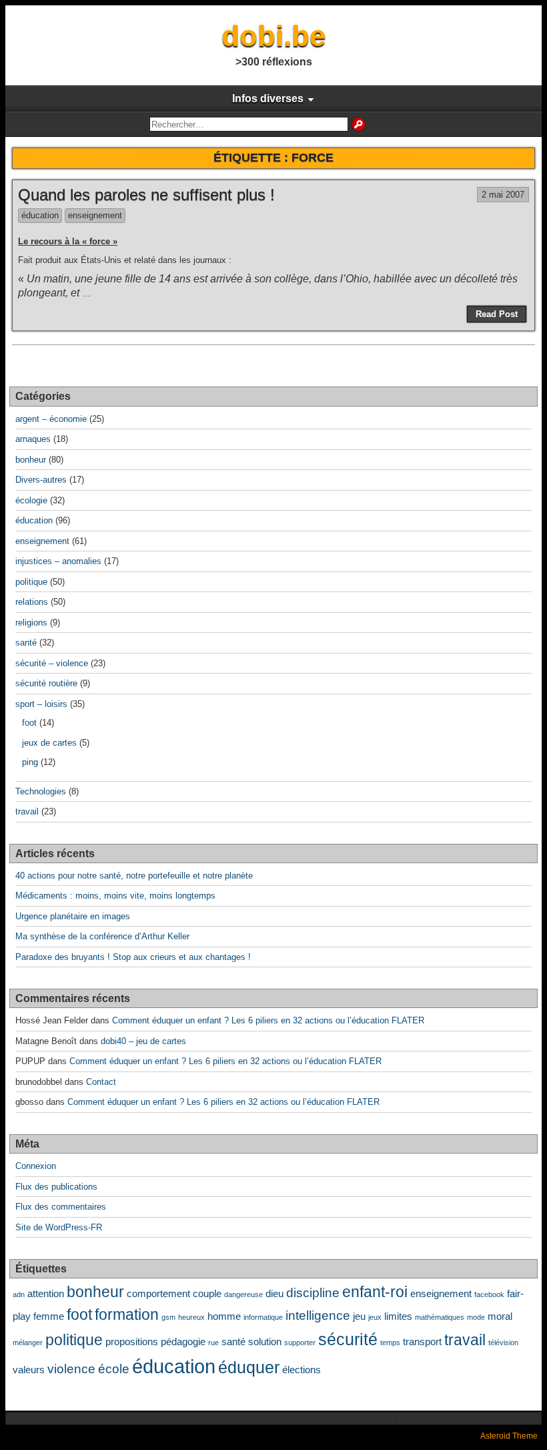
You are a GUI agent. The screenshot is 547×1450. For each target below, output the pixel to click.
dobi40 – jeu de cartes (143, 1041)
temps (390, 1343)
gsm (168, 1317)
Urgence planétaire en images (72, 916)
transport (422, 1341)
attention (45, 1293)
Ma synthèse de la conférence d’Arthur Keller (102, 936)
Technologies (40, 791)
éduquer (249, 1367)
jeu (359, 1316)
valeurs (29, 1369)
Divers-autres (41, 480)
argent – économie (51, 419)
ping (30, 762)
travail (27, 811)
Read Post (497, 314)
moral (500, 1316)
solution (265, 1341)
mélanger (28, 1343)
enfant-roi (375, 1292)
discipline (313, 1292)
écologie (31, 500)
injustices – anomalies (58, 561)
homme (224, 1316)
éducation (40, 215)
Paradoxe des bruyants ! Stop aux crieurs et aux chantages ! (133, 957)
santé (26, 643)
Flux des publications (56, 1187)
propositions (131, 1341)
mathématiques (439, 1317)
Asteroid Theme (509, 1436)
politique (31, 582)
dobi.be (273, 35)
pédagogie (183, 1341)
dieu (274, 1293)
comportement (158, 1293)
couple (207, 1293)
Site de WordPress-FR (58, 1227)
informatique (263, 1317)
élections (301, 1369)
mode (476, 1317)
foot (29, 723)
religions (31, 623)
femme (48, 1316)
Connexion (35, 1166)
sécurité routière (46, 683)
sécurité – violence (51, 663)
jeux (375, 1317)
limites (398, 1316)
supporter (300, 1343)
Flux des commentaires (60, 1207)
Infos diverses (268, 98)
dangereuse (243, 1294)
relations (31, 602)
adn (19, 1294)
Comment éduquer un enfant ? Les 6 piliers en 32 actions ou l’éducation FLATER (268, 1020)
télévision (503, 1343)
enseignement (95, 215)
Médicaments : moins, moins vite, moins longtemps (115, 896)
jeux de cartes (49, 743)
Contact (101, 1082)
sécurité (348, 1339)
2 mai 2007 (503, 195)
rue (213, 1343)
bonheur (30, 460)
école (113, 1368)
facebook (489, 1294)
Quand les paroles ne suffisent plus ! (146, 195)
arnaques (33, 439)
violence (71, 1368)
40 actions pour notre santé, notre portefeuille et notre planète (134, 876)
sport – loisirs (41, 704)
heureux (191, 1317)
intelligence (318, 1315)
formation (127, 1314)
